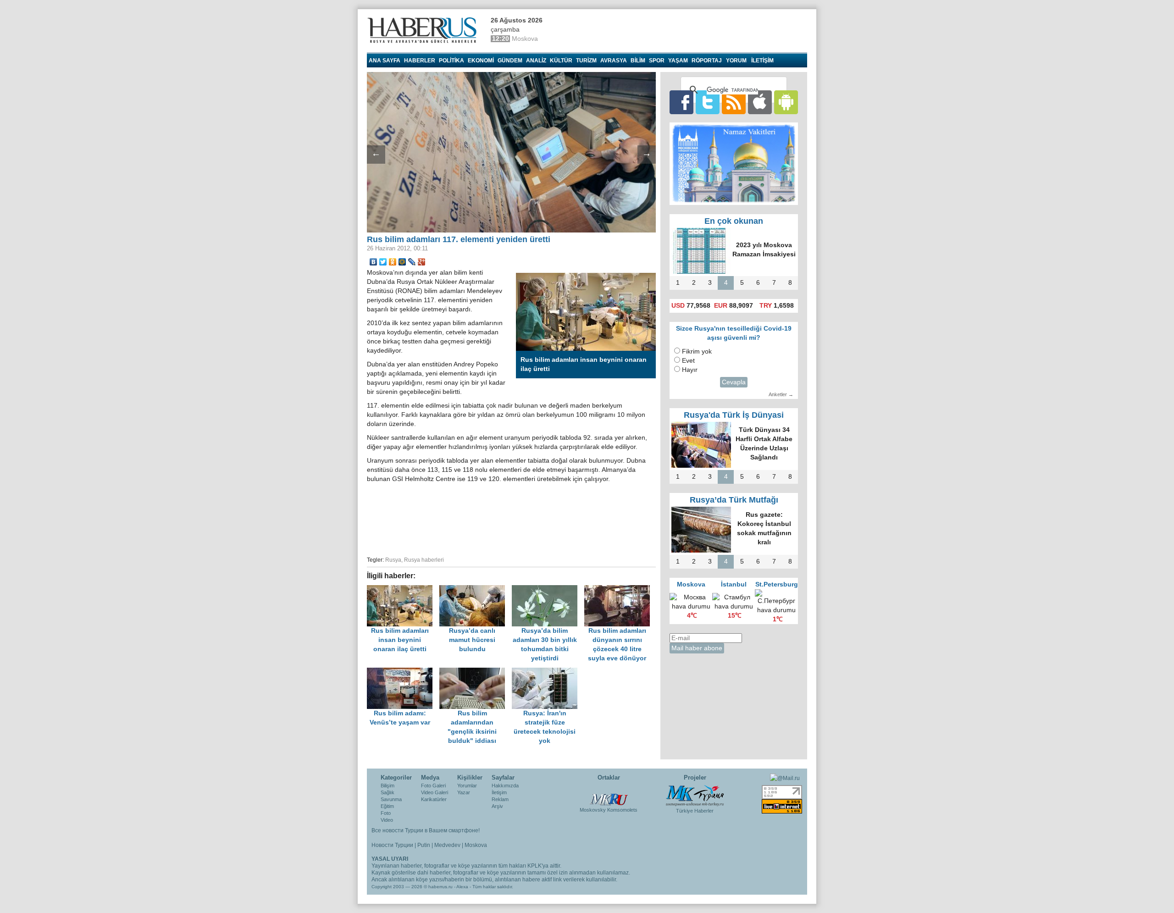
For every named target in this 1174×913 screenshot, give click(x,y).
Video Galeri (434, 792)
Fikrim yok (697, 351)
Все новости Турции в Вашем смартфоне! (425, 830)
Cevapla (734, 382)
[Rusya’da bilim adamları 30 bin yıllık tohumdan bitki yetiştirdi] (548, 589)
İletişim (499, 792)
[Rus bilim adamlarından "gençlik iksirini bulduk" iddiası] (475, 672)
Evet (688, 360)
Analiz (536, 60)
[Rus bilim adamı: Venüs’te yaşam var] (403, 672)
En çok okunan (733, 221)
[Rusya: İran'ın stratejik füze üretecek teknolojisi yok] (547, 672)
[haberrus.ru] (424, 30)
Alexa (462, 886)
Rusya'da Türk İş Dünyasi (734, 415)
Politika (451, 60)
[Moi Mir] (402, 262)
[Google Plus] (421, 262)
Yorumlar (467, 785)
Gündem (510, 60)
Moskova (476, 845)
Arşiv (497, 806)
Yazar (463, 792)
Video (387, 820)
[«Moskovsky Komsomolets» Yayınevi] (608, 794)
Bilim (638, 60)
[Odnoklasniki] (393, 262)
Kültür (561, 60)
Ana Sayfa (384, 60)
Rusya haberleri (424, 560)
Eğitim (387, 806)
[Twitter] (383, 262)
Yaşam (678, 60)
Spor (657, 60)
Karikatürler (434, 799)
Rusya (393, 560)
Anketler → (781, 394)
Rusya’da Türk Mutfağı (734, 499)
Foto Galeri (433, 785)
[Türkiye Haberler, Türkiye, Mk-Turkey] (694, 795)
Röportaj (707, 60)
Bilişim (387, 785)
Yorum (736, 60)
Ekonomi (481, 60)
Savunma (391, 799)
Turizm (586, 60)
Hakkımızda (505, 785)
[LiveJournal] (412, 262)
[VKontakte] (373, 262)
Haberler (419, 60)
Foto (386, 813)
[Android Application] (786, 102)
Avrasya (613, 60)
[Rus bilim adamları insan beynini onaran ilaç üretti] (403, 589)
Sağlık (387, 792)
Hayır (690, 369)
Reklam (500, 799)
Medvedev (447, 845)
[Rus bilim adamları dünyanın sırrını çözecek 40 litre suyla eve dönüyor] (619, 589)
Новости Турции (392, 845)
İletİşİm (762, 60)
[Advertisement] (511, 518)
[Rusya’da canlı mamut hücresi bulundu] (475, 589)
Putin (423, 845)
